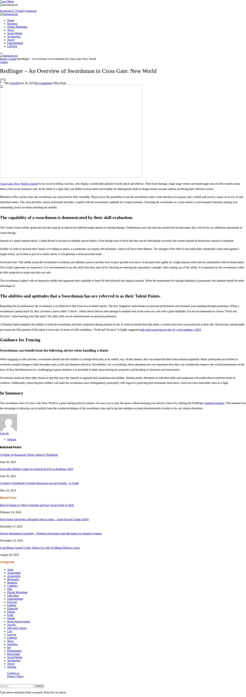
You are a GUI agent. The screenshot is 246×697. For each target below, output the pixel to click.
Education (13, 595)
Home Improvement (18, 621)
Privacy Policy (15, 676)
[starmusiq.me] (9, 14)
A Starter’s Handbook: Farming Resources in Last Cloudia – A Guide (39, 483)
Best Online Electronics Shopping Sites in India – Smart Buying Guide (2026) (44, 519)
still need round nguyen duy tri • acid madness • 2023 (170, 329)
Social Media (14, 33)
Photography (14, 650)
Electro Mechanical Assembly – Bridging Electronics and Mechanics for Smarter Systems (51, 533)
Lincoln (14, 83)
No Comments (43, 83)
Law (9, 631)
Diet (9, 589)
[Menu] (1, 53)
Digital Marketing (17, 26)
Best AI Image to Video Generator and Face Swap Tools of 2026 (37, 505)
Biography (13, 579)
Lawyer (11, 634)
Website (11, 666)
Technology (14, 36)
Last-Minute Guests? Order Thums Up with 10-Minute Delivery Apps (40, 547)
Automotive (14, 576)
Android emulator (214, 403)
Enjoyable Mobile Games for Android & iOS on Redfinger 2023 (36, 469)
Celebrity (12, 585)
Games (4, 62)
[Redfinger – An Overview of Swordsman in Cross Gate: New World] (71, 176)
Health (11, 618)
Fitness (11, 611)
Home (10, 20)
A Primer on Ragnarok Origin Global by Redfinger (29, 454)
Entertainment (15, 43)
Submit (39, 686)
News (10, 30)
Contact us (13, 673)
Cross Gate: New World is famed (19, 183)
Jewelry (11, 624)
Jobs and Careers (16, 628)
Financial (12, 608)
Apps (10, 569)
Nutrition (12, 644)
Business (12, 23)
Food (10, 615)
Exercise (12, 602)
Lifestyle (12, 46)
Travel (10, 39)
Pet (9, 647)
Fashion (11, 605)
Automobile (14, 572)
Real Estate (13, 654)
